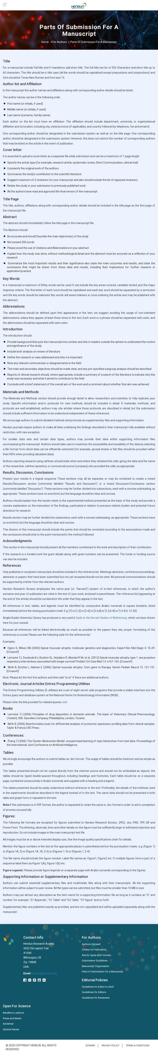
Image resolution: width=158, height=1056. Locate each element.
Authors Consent (91, 944)
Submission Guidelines (95, 960)
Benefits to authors (13, 1012)
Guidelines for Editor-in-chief (98, 986)
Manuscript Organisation (95, 966)
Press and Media (12, 1018)
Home (45, 42)
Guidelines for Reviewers (95, 997)
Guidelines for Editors (94, 992)
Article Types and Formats (96, 955)
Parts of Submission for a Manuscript (102, 971)
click (64, 702)
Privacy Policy (110, 1045)
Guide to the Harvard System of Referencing (101, 617)
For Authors (60, 42)
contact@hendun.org (44, 973)
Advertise (8, 1023)
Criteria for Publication (94, 949)
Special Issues (11, 1029)
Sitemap (90, 1045)
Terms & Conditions (137, 1045)
